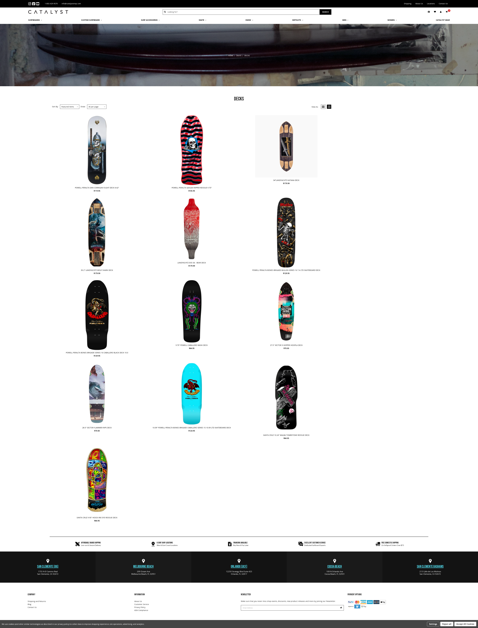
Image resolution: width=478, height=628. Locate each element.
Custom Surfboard (90, 20)
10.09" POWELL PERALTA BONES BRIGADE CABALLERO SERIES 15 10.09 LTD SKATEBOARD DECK (191, 427)
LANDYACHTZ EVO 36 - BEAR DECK (192, 262)
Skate (202, 20)
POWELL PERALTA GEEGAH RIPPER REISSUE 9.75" (192, 187)
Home (230, 55)
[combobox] (242, 12)
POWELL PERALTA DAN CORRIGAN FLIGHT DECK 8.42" (97, 187)
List (323, 107)
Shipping (407, 3)
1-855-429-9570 (51, 3)
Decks (247, 55)
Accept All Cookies (465, 624)
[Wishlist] (435, 12)
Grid (329, 107)
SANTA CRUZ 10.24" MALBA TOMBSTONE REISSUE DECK (286, 435)
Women (391, 20)
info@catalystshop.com (71, 3)
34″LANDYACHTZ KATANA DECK (286, 180)
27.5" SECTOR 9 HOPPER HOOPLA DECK (286, 345)
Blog (29, 604)
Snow (248, 20)
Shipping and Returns (37, 601)
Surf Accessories (149, 20)
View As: (315, 107)
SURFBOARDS (34, 20)
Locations (431, 3)
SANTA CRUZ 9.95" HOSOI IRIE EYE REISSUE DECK (97, 517)
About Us (419, 3)
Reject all (446, 624)
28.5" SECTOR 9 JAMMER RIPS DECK (97, 427)
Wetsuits (296, 20)
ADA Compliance (141, 610)
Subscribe (341, 607)
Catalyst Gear (443, 20)
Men (344, 20)
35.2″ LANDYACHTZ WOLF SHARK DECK (97, 270)
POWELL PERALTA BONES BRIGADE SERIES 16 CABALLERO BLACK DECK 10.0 (97, 352)
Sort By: (55, 106)
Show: (83, 106)
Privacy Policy (139, 607)
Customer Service (141, 604)
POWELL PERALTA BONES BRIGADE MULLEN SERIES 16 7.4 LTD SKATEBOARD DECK (286, 270)
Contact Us (443, 3)
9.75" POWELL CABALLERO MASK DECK (192, 345)
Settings (433, 624)
